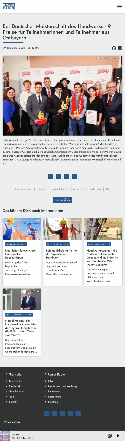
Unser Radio (56, 374)
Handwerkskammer (59, 189)
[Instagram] (62, 413)
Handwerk (42, 189)
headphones (114, 48)
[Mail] (46, 413)
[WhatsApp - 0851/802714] (78, 413)
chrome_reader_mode (120, 48)
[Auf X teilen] (58, 176)
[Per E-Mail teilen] (74, 176)
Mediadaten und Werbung (62, 386)
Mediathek (14, 386)
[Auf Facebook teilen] (50, 176)
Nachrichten (15, 381)
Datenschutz (54, 396)
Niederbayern (95, 189)
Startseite (15, 374)
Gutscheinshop (17, 391)
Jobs (50, 381)
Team (11, 396)
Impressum (54, 391)
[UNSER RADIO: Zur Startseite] (59, 6)
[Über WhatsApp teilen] (66, 176)
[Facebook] (54, 413)
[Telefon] (70, 413)
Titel (108, 189)
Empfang (53, 402)
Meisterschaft (79, 189)
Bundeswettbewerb (24, 189)
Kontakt (13, 402)
